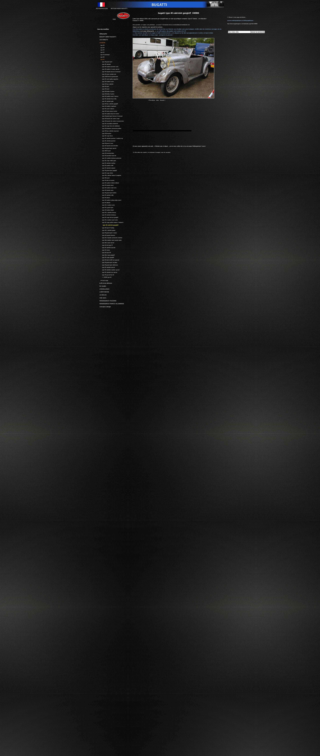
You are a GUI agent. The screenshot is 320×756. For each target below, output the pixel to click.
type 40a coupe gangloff (106, 255)
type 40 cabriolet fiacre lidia (106, 98)
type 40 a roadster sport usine (107, 220)
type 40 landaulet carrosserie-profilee (109, 128)
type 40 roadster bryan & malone (108, 113)
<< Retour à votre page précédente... (236, 17)
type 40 (100, 59)
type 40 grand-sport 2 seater (107, 232)
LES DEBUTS (102, 39)
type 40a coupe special (105, 242)
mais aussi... (102, 297)
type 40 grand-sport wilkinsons (107, 265)
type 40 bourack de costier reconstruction (110, 121)
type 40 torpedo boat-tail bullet (107, 145)
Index (157, 100)
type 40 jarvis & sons (105, 143)
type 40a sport (103, 178)
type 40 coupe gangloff (105, 257)
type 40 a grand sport (105, 207)
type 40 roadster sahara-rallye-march (109, 200)
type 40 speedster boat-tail (106, 155)
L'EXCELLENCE (103, 289)
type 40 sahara (103, 197)
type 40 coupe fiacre (105, 136)
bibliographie (102, 33)
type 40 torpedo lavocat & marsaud (108, 71)
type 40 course (103, 250)
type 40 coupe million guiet (106, 160)
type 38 (100, 57)
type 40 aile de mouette (105, 180)
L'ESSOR (101, 42)
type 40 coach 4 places (105, 108)
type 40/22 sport (104, 150)
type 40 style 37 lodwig (105, 227)
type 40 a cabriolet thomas (106, 212)
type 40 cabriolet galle (105, 101)
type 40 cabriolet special (106, 267)
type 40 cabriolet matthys (106, 163)
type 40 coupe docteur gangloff (107, 217)
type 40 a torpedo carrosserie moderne (109, 237)
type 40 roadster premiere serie (107, 66)
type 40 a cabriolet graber (106, 230)
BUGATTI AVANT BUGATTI (106, 36)
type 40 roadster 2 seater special (108, 69)
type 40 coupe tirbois (105, 173)
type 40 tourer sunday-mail (106, 74)
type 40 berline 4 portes (105, 91)
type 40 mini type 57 (105, 245)
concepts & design (104, 306)
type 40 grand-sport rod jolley (107, 262)
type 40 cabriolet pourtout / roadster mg (110, 138)
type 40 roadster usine (105, 81)
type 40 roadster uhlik (105, 165)
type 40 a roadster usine (106, 205)
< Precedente (151, 100)
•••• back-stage (102, 280)
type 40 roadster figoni (105, 210)
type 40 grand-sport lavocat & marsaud (109, 116)
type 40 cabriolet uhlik (105, 195)
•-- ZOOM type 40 (104, 277)
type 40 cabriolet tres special (107, 272)
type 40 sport (103, 86)
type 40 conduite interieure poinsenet (109, 158)
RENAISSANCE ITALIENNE (106, 300)
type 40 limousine (104, 133)
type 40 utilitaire (103, 202)
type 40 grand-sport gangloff (107, 170)
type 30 (100, 50)
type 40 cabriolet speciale (106, 247)
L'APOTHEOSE (103, 291)
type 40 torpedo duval (105, 185)
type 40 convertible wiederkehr (107, 123)
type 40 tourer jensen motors (107, 111)
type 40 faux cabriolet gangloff (107, 103)
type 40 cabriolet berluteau (106, 215)
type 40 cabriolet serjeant (106, 168)
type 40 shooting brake (105, 153)
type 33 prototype (103, 54)
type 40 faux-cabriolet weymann (108, 131)
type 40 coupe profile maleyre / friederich (110, 222)
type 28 (100, 45)
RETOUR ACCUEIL (102, 8)
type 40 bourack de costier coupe (108, 118)
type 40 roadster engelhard (106, 106)
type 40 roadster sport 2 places (107, 96)
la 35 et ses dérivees (104, 283)
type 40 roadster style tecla (106, 187)
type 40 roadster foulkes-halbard (108, 183)
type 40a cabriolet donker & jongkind (109, 175)
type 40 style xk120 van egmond (108, 260)
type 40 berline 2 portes (105, 94)
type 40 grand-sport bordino (106, 192)
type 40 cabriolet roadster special (108, 270)
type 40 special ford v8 (105, 275)
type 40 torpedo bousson (106, 235)
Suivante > (162, 100)
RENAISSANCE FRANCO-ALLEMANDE (110, 303)
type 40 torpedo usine (105, 190)
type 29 (100, 47)
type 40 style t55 (104, 252)
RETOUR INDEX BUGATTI (119, 8)
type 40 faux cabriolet (105, 84)
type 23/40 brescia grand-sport (107, 76)
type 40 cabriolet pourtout (106, 141)
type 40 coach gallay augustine (107, 79)
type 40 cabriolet (104, 64)
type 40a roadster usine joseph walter (109, 240)
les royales (101, 286)
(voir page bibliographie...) (148, 31)
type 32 (100, 52)
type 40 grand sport (104, 61)
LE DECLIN (101, 294)
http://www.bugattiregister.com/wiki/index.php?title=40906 (242, 23)
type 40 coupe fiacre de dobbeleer (108, 126)
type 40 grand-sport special (106, 148)
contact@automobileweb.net (181, 24)
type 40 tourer (103, 89)
